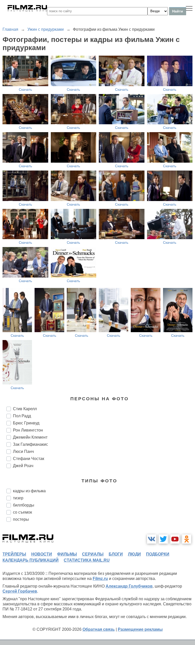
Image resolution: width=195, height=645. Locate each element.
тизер (18, 498)
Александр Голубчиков (129, 586)
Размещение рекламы (140, 629)
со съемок (22, 512)
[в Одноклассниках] (186, 539)
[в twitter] (163, 539)
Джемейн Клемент (30, 437)
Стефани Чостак (28, 458)
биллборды (23, 505)
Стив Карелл (25, 409)
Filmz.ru (100, 578)
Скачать (25, 89)
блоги (116, 554)
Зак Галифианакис (30, 444)
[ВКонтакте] (151, 539)
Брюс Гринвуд (26, 423)
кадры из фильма (29, 491)
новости (41, 554)
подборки (157, 554)
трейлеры (14, 554)
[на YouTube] (175, 539)
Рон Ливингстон (28, 430)
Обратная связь (99, 629)
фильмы (67, 554)
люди (134, 554)
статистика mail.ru (87, 560)
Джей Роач (23, 466)
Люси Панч (23, 451)
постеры (21, 519)
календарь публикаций (31, 560)
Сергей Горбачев (20, 591)
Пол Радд (22, 416)
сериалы (93, 554)
